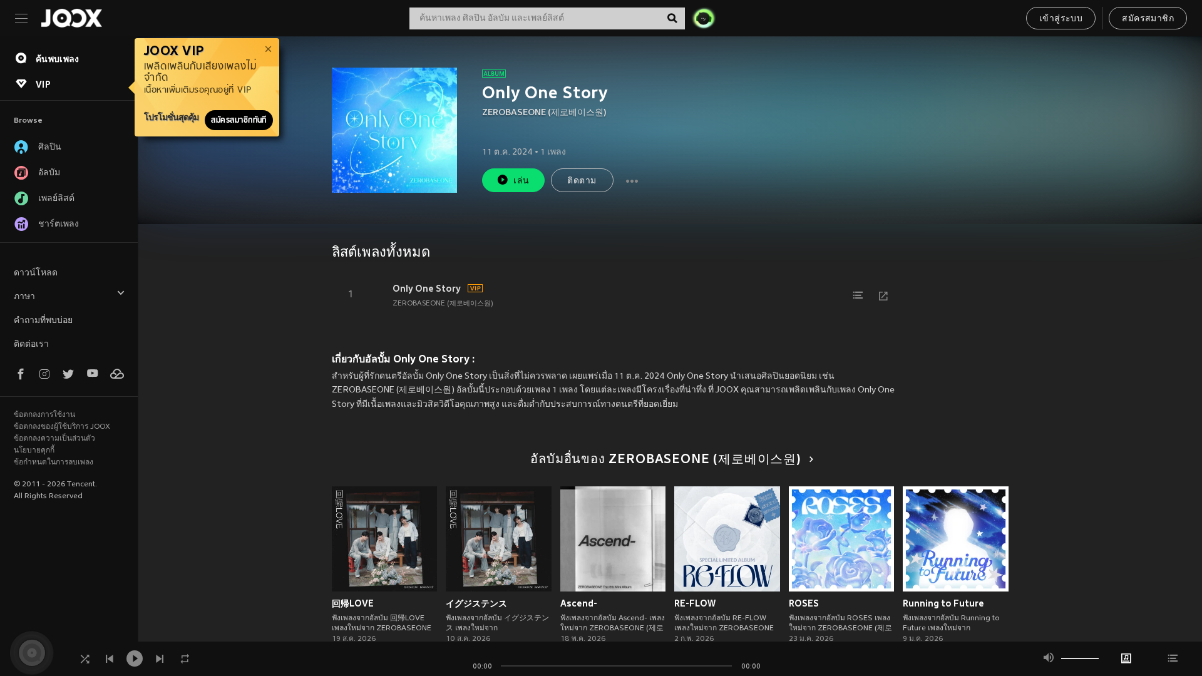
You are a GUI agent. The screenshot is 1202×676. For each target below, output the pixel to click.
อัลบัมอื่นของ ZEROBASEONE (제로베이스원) (665, 460)
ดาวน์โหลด (36, 273)
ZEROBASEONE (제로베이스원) (544, 113)
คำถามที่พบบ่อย (43, 320)
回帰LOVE (353, 603)
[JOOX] (71, 18)
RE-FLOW (695, 603)
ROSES (804, 603)
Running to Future (943, 603)
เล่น (521, 181)
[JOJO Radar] (703, 18)
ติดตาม (581, 181)
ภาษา (24, 297)
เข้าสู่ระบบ (1060, 19)
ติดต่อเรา (31, 344)
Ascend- (578, 603)
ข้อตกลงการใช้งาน (44, 415)
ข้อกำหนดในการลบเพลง (53, 462)
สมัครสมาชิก (1148, 19)
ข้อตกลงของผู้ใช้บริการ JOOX (62, 426)
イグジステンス (476, 603)
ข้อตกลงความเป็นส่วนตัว (54, 438)
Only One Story (427, 289)
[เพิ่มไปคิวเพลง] (858, 295)
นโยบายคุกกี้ (34, 450)
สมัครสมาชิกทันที (239, 120)
